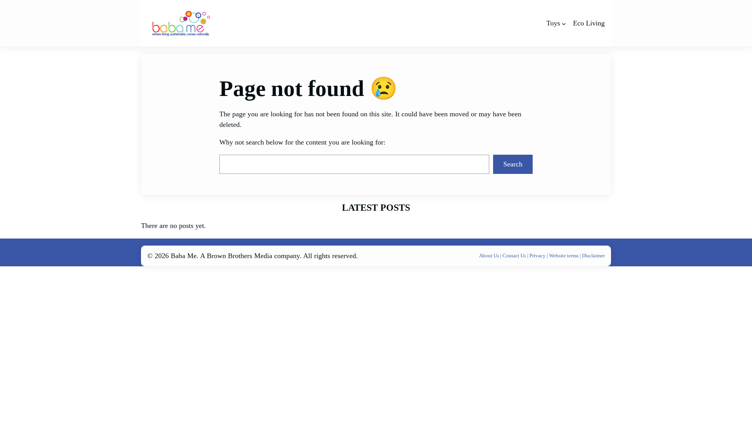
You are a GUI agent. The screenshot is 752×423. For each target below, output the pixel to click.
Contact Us (515, 255)
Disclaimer (593, 255)
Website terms (563, 255)
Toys (553, 23)
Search (512, 164)
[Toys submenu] (564, 23)
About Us (489, 255)
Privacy (538, 255)
